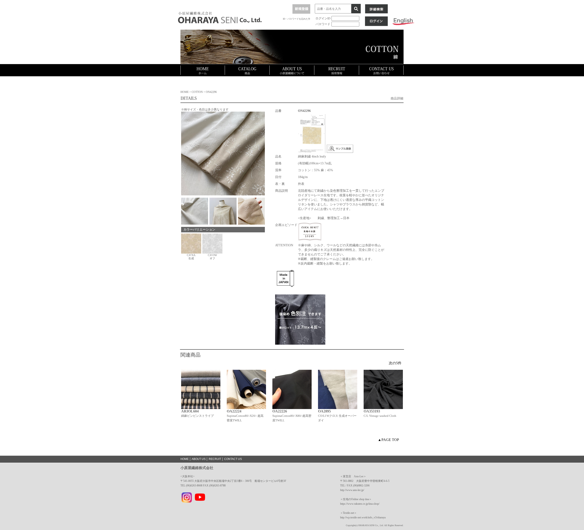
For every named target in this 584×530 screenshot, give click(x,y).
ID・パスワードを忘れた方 (296, 19)
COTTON (197, 92)
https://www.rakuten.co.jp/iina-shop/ (359, 503)
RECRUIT (215, 459)
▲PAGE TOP (388, 440)
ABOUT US (199, 459)
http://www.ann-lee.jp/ (352, 490)
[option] (200, 401)
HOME (184, 92)
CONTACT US (233, 459)
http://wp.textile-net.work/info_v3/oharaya (363, 517)
